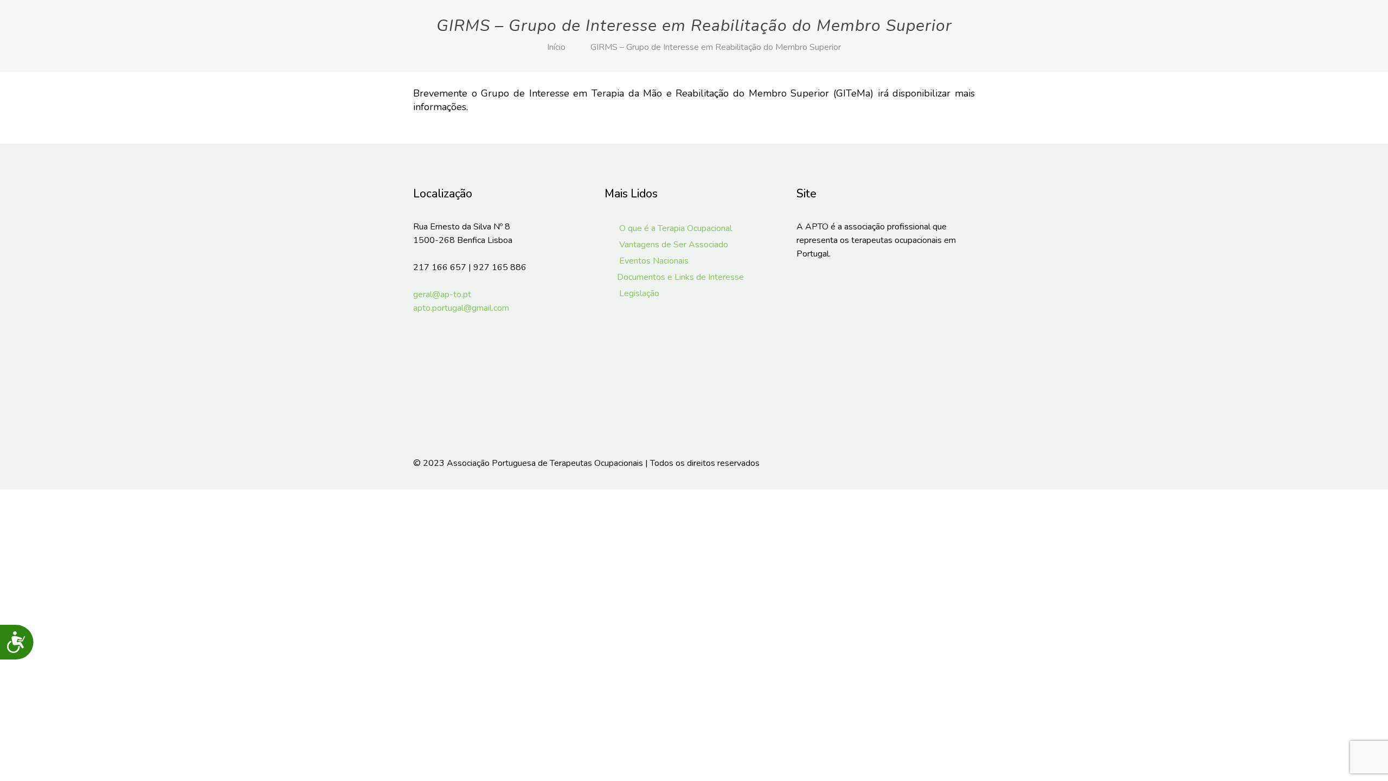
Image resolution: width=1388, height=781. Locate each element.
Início (556, 47)
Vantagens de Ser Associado (672, 245)
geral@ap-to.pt (442, 294)
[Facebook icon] (921, 463)
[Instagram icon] (935, 463)
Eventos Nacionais (652, 261)
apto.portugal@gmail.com (461, 308)
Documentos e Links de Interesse (680, 277)
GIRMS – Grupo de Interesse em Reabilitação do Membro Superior (715, 47)
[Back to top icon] (963, 463)
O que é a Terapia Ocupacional (674, 228)
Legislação (638, 293)
